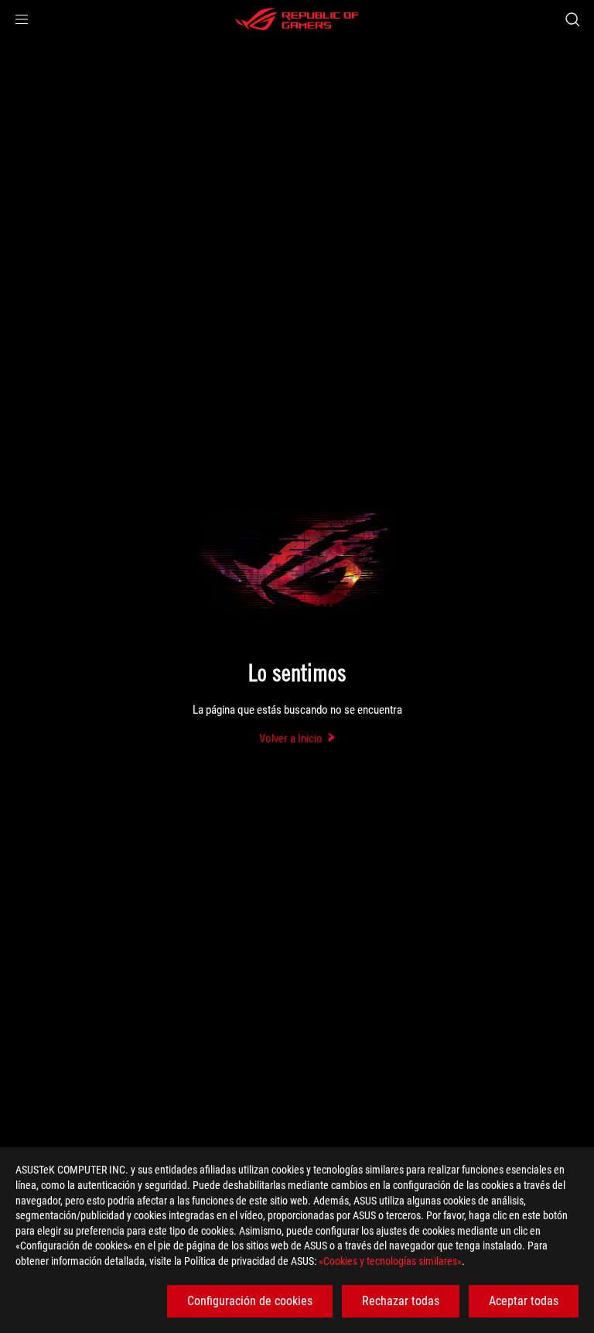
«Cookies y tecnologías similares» (390, 1261)
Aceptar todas (523, 1301)
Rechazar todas (400, 1301)
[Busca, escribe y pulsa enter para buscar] (572, 19)
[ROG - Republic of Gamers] (297, 19)
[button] (21, 19)
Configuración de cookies (249, 1301)
